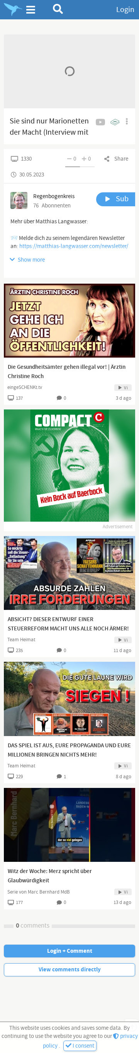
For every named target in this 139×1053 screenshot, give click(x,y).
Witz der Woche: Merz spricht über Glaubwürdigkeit (50, 876)
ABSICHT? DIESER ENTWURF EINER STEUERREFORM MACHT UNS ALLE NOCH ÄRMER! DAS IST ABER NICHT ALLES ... (68, 629)
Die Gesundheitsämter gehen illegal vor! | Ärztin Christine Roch (66, 371)
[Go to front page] (13, 9)
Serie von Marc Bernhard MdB (38, 892)
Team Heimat (21, 640)
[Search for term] (58, 9)
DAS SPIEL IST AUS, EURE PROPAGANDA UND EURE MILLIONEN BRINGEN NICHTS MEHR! (69, 750)
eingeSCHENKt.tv (24, 387)
